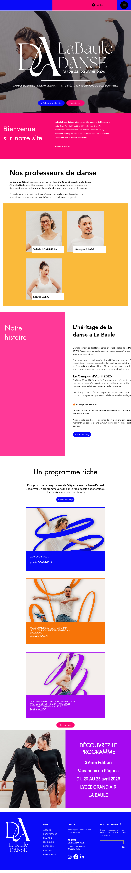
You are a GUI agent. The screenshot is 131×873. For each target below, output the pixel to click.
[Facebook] (75, 856)
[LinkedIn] (82, 856)
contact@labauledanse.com (79, 830)
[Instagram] (69, 856)
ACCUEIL (47, 830)
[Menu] (124, 5)
